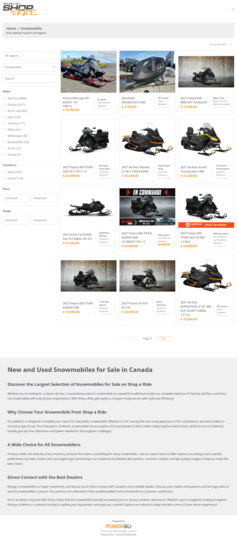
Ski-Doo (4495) (17, 98)
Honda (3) (14, 154)
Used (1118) (15, 178)
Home (11, 28)
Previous (131, 338)
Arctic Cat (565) (17, 111)
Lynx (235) (14, 117)
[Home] (21, 10)
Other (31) (14, 129)
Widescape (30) (17, 136)
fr (233, 9)
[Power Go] (118, 526)
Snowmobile (31, 28)
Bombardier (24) (18, 142)
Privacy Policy (107, 534)
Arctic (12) (14, 148)
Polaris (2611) (16, 105)
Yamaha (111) (16, 123)
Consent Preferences (126, 534)
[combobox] (30, 55)
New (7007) (15, 172)
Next (164, 338)
